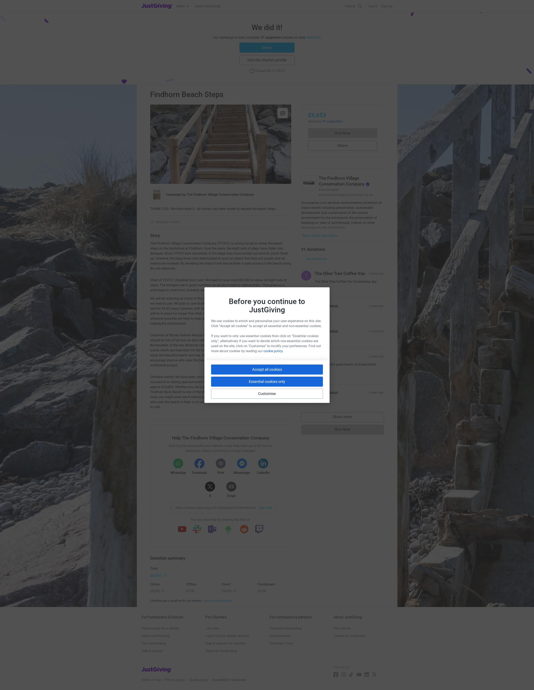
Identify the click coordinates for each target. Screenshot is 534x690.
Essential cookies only (267, 381)
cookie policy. (273, 351)
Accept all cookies (267, 369)
